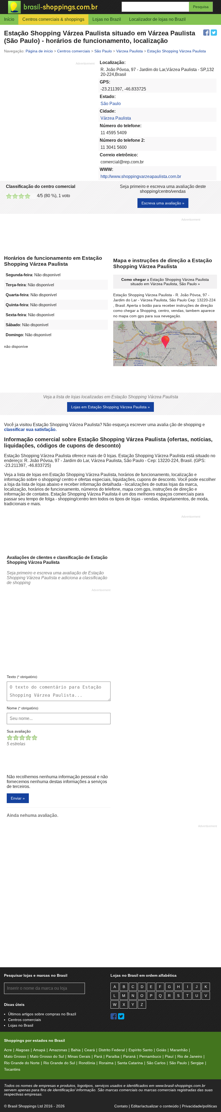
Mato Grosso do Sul (47, 1056)
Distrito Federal (112, 1050)
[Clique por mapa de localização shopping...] (165, 344)
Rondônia (87, 1063)
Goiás (161, 1050)
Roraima (106, 1063)
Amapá (39, 1050)
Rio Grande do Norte (22, 1063)
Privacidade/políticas (199, 1106)
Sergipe (197, 1063)
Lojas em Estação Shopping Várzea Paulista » (110, 407)
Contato (121, 1106)
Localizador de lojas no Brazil (157, 19)
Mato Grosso (15, 1056)
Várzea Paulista (116, 118)
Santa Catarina (130, 1063)
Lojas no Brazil (106, 19)
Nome (22, 708)
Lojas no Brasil (20, 1025)
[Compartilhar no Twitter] (214, 32)
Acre (8, 1050)
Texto (22, 677)
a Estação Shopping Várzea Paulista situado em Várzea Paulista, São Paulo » (165, 281)
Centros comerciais (24, 1019)
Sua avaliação (19, 731)
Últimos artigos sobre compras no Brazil (42, 1014)
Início (9, 19)
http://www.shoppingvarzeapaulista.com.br (141, 176)
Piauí (169, 1056)
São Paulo (111, 103)
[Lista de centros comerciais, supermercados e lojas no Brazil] (59, 7)
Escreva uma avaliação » (162, 203)
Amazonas (58, 1050)
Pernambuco (150, 1056)
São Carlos (156, 1063)
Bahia (76, 1050)
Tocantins (12, 1069)
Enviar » (18, 798)
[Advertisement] (49, 103)
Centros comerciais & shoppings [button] (53, 19)
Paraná (129, 1056)
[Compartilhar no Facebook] (206, 32)
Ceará (89, 1050)
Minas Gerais (79, 1056)
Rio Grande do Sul (59, 1063)
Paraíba (112, 1056)
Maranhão (179, 1050)
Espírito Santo (141, 1050)
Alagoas (22, 1050)
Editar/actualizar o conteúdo (155, 1106)
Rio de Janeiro (189, 1056)
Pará (98, 1056)
